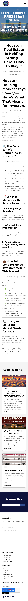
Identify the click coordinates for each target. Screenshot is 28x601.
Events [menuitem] (4, 572)
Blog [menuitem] (4, 568)
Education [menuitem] (5, 570)
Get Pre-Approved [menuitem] (7, 561)
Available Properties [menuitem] (7, 574)
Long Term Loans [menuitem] (7, 559)
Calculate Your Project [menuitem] (8, 576)
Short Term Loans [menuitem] (7, 555)
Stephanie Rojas (13, 71)
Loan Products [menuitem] (6, 557)
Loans (5, 388)
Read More (7, 411)
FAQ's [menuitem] (4, 578)
